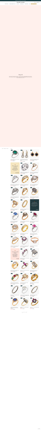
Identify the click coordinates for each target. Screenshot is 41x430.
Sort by (11, 148)
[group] (20, 0)
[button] (6, 4)
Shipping (37, 209)
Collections (5, 148)
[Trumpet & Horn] (20, 2)
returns (17, 258)
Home (2, 148)
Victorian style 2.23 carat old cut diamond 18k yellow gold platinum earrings (24, 160)
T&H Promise (17, 172)
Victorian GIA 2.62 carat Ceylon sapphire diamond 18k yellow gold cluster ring (14, 308)
